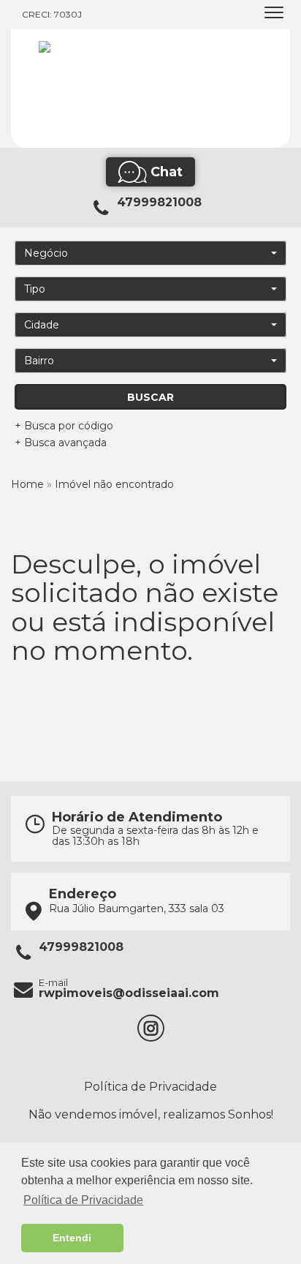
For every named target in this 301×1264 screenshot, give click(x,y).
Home (27, 484)
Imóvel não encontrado (114, 484)
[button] (150, 253)
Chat (166, 172)
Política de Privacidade (150, 1087)
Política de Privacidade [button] (83, 1200)
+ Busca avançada (61, 442)
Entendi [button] (72, 1238)
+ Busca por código (64, 425)
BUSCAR (150, 397)
